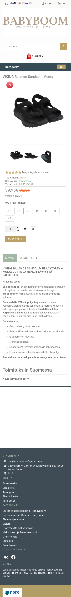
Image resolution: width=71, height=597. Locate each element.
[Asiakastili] (44, 3)
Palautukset (10, 545)
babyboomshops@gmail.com (25, 461)
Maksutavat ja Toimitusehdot (20, 532)
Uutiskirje (8, 541)
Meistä (7, 523)
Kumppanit (9, 492)
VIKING (23, 177)
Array (25, 172)
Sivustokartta (11, 496)
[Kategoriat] (61, 66)
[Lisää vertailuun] (33, 229)
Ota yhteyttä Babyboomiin (18, 528)
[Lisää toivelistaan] (25, 229)
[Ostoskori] (59, 3)
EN (23, 3)
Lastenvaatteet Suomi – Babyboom (24, 515)
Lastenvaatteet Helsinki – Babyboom (24, 510)
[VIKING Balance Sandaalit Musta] (35, 110)
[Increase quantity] (18, 227)
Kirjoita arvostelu (39, 172)
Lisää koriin (17, 239)
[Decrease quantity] (18, 230)
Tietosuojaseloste (13, 519)
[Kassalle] (64, 3)
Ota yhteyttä (10, 536)
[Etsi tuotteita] (63, 46)
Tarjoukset (9, 500)
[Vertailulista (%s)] (54, 3)
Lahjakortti (9, 487)
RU (30, 3)
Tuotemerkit (10, 483)
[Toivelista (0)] (50, 3)
